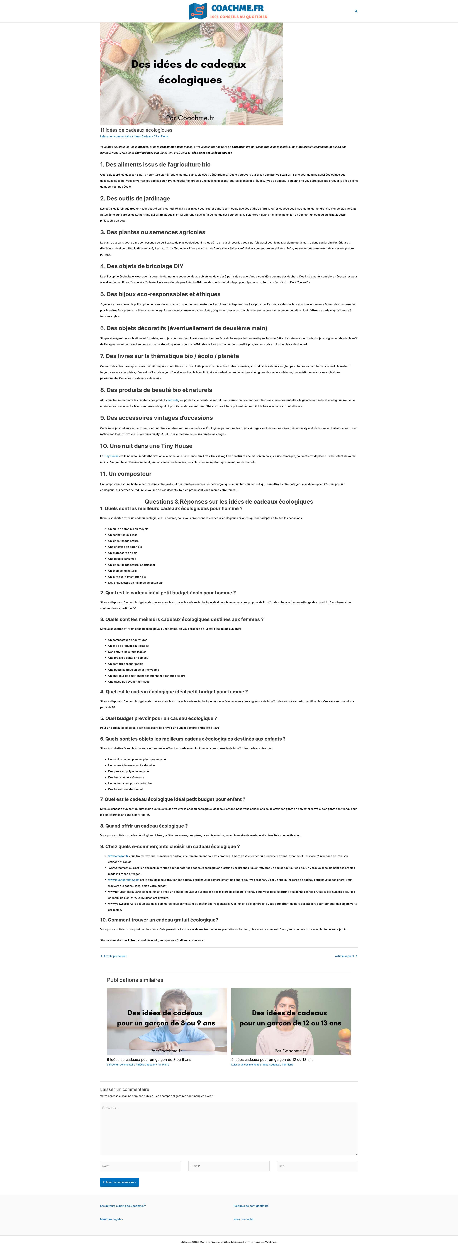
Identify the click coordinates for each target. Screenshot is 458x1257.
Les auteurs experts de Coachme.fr (123, 1206)
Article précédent (114, 956)
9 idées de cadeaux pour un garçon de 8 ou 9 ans (149, 1059)
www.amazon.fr (118, 856)
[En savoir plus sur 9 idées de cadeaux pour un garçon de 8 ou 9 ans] (167, 1021)
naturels (172, 400)
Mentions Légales (111, 1219)
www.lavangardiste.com (123, 879)
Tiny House (111, 456)
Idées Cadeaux (143, 136)
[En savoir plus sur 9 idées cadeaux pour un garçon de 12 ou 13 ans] (291, 1021)
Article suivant (346, 956)
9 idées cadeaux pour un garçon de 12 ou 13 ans (272, 1059)
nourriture (154, 174)
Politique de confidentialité (251, 1206)
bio (200, 174)
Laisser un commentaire (115, 136)
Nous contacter (243, 1219)
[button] (356, 11)
